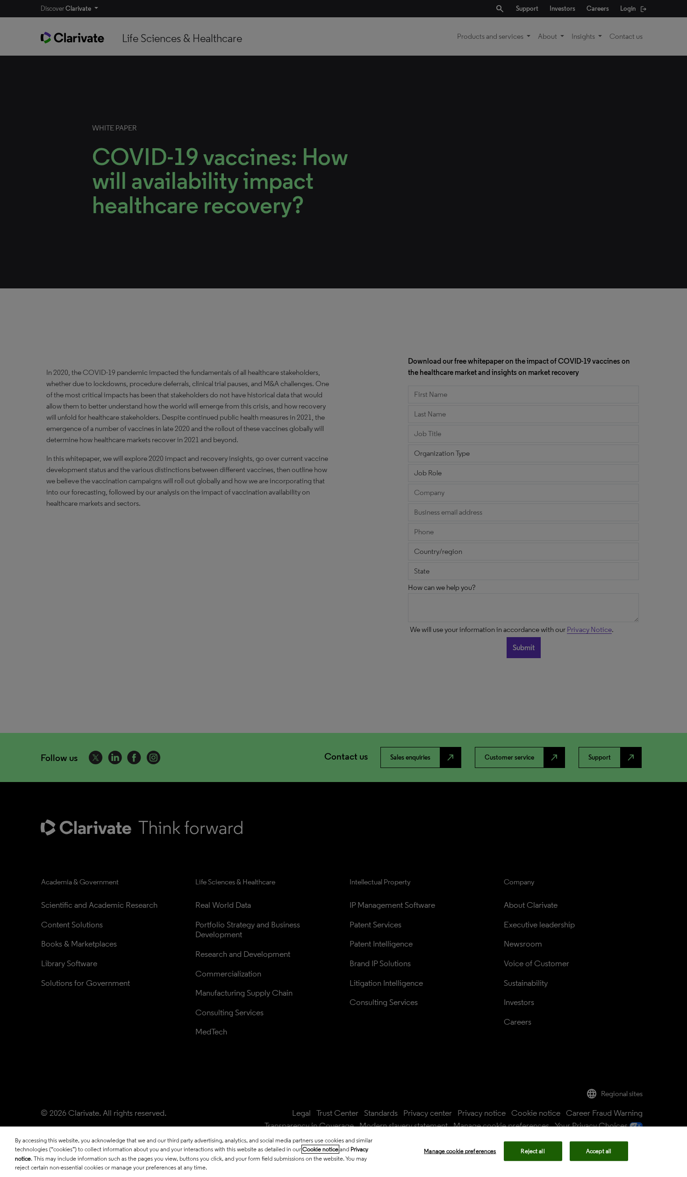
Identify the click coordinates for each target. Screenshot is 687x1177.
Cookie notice (320, 1149)
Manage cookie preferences (460, 1151)
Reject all (532, 1151)
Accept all (598, 1151)
